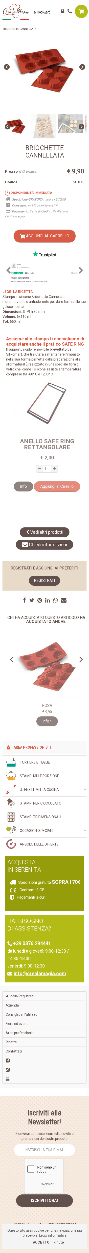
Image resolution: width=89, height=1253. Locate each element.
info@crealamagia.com (40, 973)
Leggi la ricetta (17, 292)
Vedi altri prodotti (46, 532)
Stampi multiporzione (39, 776)
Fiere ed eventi (17, 1024)
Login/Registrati (21, 996)
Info (23, 486)
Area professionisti (32, 747)
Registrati (44, 580)
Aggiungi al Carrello (47, 236)
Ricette (11, 1042)
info (46, 721)
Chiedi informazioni (47, 544)
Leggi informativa (53, 1235)
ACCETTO (41, 1242)
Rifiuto (58, 1242)
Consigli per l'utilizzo (21, 1014)
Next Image (82, 67)
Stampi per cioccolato (40, 803)
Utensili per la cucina (39, 790)
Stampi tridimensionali (40, 817)
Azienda (12, 1005)
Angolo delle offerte (39, 844)
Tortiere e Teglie (35, 762)
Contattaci (14, 1051)
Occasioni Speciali (36, 831)
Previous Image (7, 67)
